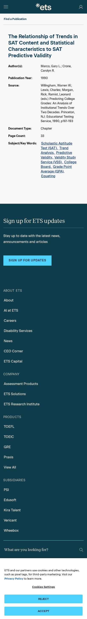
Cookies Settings (43, 586)
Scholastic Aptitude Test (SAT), (56, 145)
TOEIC (9, 437)
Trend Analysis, (54, 150)
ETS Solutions (15, 394)
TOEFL (9, 427)
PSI (6, 490)
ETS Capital (13, 361)
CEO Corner (13, 351)
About (9, 300)
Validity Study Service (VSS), (58, 159)
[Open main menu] (5, 6)
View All (10, 467)
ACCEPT (43, 611)
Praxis (8, 457)
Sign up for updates (27, 260)
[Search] (81, 550)
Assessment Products (21, 384)
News (8, 341)
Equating (48, 176)
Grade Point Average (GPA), (56, 169)
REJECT (43, 599)
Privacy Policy (13, 578)
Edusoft (10, 500)
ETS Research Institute (21, 404)
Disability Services (18, 331)
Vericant (10, 520)
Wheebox (11, 530)
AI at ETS (11, 310)
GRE (7, 447)
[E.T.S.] (43, 7)
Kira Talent (12, 510)
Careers (10, 321)
